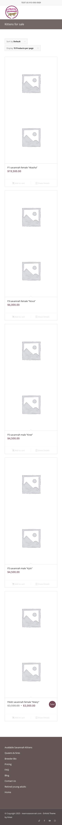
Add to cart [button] (19, 183)
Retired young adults (15, 786)
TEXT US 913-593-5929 (31, 2)
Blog (7, 775)
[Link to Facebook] (44, 820)
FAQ (7, 769)
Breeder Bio (11, 758)
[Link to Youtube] (49, 820)
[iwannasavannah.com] (26, 12)
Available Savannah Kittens (18, 747)
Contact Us (10, 780)
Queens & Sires (12, 752)
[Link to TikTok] (39, 820)
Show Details (43, 183)
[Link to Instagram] (54, 820)
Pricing (8, 764)
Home (8, 792)
